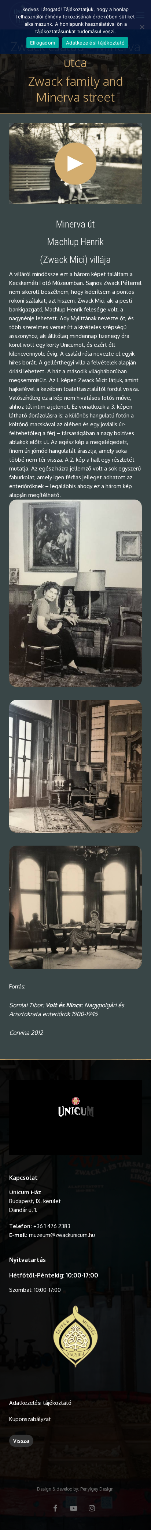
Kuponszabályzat (30, 1419)
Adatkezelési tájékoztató (40, 1402)
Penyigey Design (97, 1489)
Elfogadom (42, 43)
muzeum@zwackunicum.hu (62, 1234)
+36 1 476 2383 (51, 1226)
